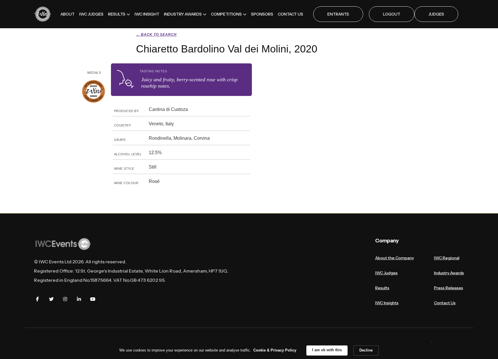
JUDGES (436, 14)
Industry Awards (449, 272)
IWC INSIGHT (147, 14)
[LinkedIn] (79, 299)
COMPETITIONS (226, 14)
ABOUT (68, 14)
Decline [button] (366, 350)
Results (382, 287)
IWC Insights (387, 302)
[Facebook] (37, 299)
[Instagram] (65, 299)
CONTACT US (290, 14)
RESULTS (116, 14)
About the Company (394, 257)
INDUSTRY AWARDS (183, 14)
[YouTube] (92, 299)
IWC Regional (446, 257)
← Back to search (156, 35)
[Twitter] (51, 299)
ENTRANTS (338, 14)
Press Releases (448, 287)
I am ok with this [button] (327, 350)
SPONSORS (262, 14)
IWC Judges (386, 272)
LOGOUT (391, 14)
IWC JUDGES (91, 14)
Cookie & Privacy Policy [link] (274, 350)
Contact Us (445, 302)
